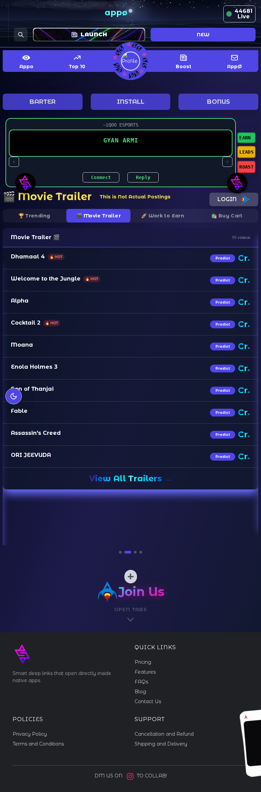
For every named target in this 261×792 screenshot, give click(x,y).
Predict (222, 258)
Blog (140, 692)
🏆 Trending (34, 216)
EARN (244, 137)
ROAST (246, 167)
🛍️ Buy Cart (227, 216)
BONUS (218, 101)
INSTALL (130, 101)
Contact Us (148, 701)
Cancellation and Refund (164, 734)
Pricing (143, 662)
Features (145, 672)
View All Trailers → (130, 478)
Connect (101, 177)
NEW (203, 35)
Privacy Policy (30, 734)
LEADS (246, 152)
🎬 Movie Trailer (98, 216)
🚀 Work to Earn (162, 216)
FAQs (141, 682)
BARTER (43, 101)
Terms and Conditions (38, 744)
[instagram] (130, 776)
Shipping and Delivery (161, 744)
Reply (143, 177)
